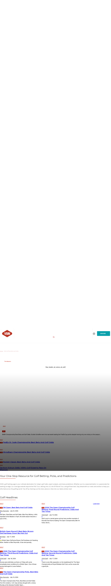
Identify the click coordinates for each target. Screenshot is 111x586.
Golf (1, 504)
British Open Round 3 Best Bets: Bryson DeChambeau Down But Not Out (16, 532)
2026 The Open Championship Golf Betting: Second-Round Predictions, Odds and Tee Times (59, 553)
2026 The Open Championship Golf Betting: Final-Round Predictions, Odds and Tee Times (60, 509)
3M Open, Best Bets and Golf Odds (18, 507)
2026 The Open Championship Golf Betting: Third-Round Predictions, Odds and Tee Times (19, 553)
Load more (96, 504)
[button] (53, 337)
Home (1, 351)
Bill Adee (2, 537)
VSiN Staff (45, 515)
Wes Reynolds (4, 511)
